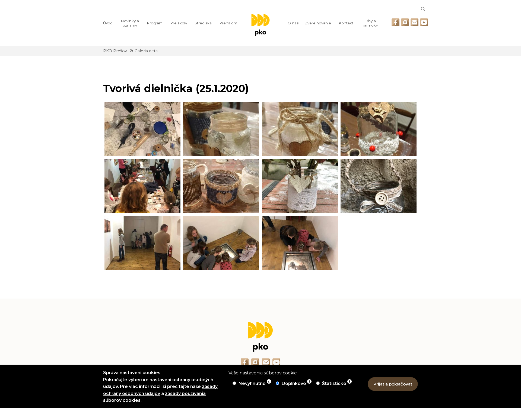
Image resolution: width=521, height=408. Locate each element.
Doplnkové (294, 383)
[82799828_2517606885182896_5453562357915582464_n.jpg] (142, 129)
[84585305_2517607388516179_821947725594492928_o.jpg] (221, 186)
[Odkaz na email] (414, 22)
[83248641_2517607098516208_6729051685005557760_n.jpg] (379, 129)
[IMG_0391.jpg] (379, 186)
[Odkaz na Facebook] (395, 22)
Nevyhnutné (253, 383)
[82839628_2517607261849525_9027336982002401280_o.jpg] (221, 129)
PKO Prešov (115, 50)
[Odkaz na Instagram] (405, 22)
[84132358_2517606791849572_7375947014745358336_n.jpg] (142, 243)
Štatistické (334, 383)
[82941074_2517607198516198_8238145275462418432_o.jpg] (300, 129)
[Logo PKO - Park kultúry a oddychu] (260, 25)
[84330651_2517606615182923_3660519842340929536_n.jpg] (142, 186)
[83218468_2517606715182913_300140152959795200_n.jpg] (300, 243)
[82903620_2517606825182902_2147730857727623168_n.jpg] (221, 243)
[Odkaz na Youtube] (424, 22)
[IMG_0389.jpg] (300, 186)
